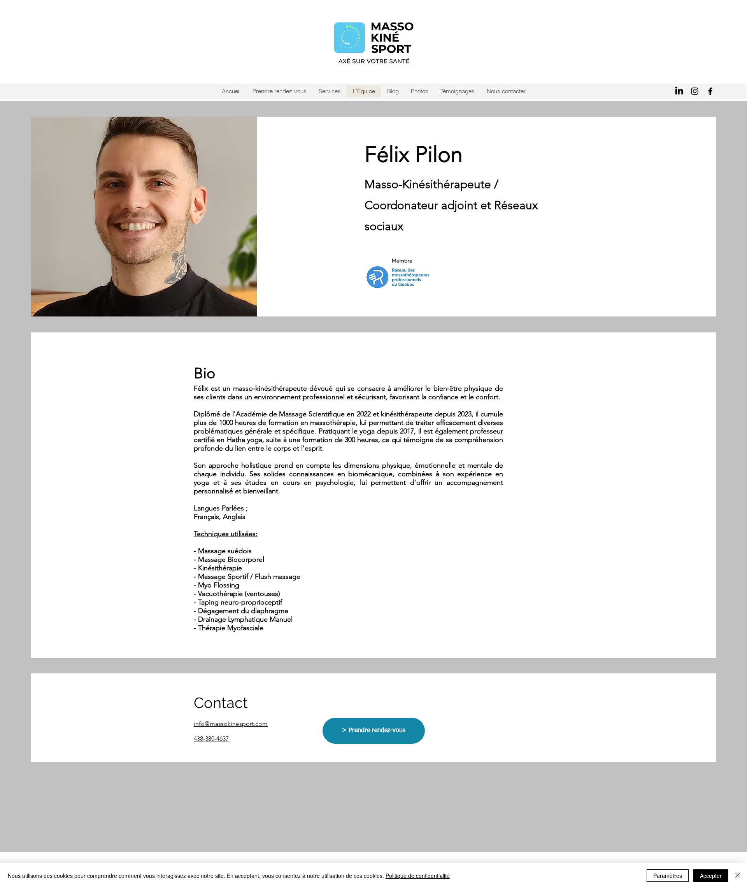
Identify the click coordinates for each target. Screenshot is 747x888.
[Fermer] (737, 875)
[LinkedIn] (679, 91)
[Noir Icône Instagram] (695, 91)
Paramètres (667, 875)
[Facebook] (710, 91)
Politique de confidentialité (418, 875)
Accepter (711, 875)
